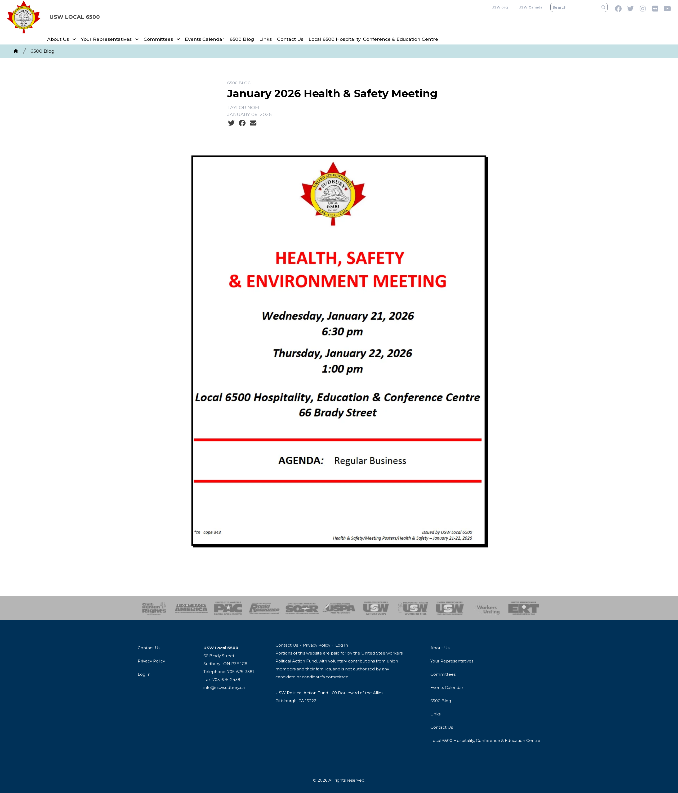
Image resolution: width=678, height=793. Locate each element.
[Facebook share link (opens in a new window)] (242, 123)
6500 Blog (242, 39)
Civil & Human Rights (154, 608)
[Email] (253, 123)
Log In (144, 674)
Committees (158, 39)
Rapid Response (265, 608)
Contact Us (290, 39)
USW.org (500, 7)
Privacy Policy (151, 661)
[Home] (16, 51)
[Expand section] (74, 39)
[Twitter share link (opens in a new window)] (231, 123)
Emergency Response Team (523, 608)
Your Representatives (106, 39)
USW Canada (530, 7)
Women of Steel (413, 608)
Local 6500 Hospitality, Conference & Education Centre (373, 39)
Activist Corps (375, 608)
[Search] (603, 7)
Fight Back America (191, 608)
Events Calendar (204, 39)
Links (265, 39)
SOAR (302, 608)
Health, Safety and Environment (449, 608)
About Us (58, 39)
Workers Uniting (486, 608)
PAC (228, 608)
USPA (339, 608)
